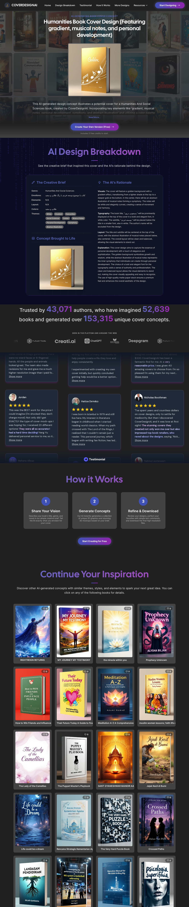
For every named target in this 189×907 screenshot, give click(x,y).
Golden (66, 218)
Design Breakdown (65, 5)
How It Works (103, 5)
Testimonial (86, 5)
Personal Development (56, 223)
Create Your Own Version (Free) (92, 126)
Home (48, 5)
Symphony (72, 223)
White (49, 214)
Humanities (70, 214)
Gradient (58, 214)
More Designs (122, 5)
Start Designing (168, 5)
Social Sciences (53, 218)
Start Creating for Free (94, 541)
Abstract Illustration (54, 227)
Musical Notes (78, 218)
